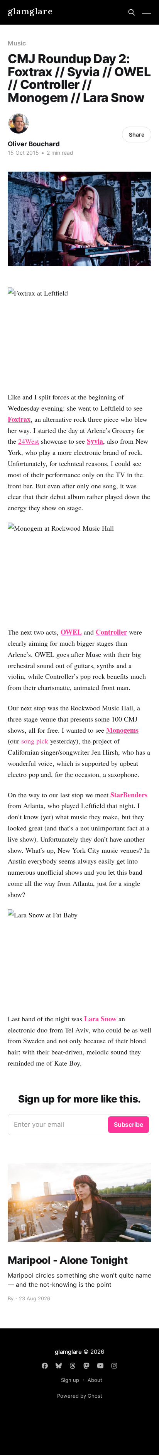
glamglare (30, 11)
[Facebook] (45, 1366)
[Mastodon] (86, 1366)
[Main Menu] (146, 12)
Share (136, 134)
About (95, 1380)
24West (28, 441)
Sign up (70, 1380)
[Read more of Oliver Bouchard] (18, 123)
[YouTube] (100, 1366)
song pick (34, 740)
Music (17, 43)
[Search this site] (131, 12)
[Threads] (72, 1366)
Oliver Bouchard (34, 144)
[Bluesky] (59, 1366)
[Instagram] (114, 1366)
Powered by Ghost (79, 1396)
